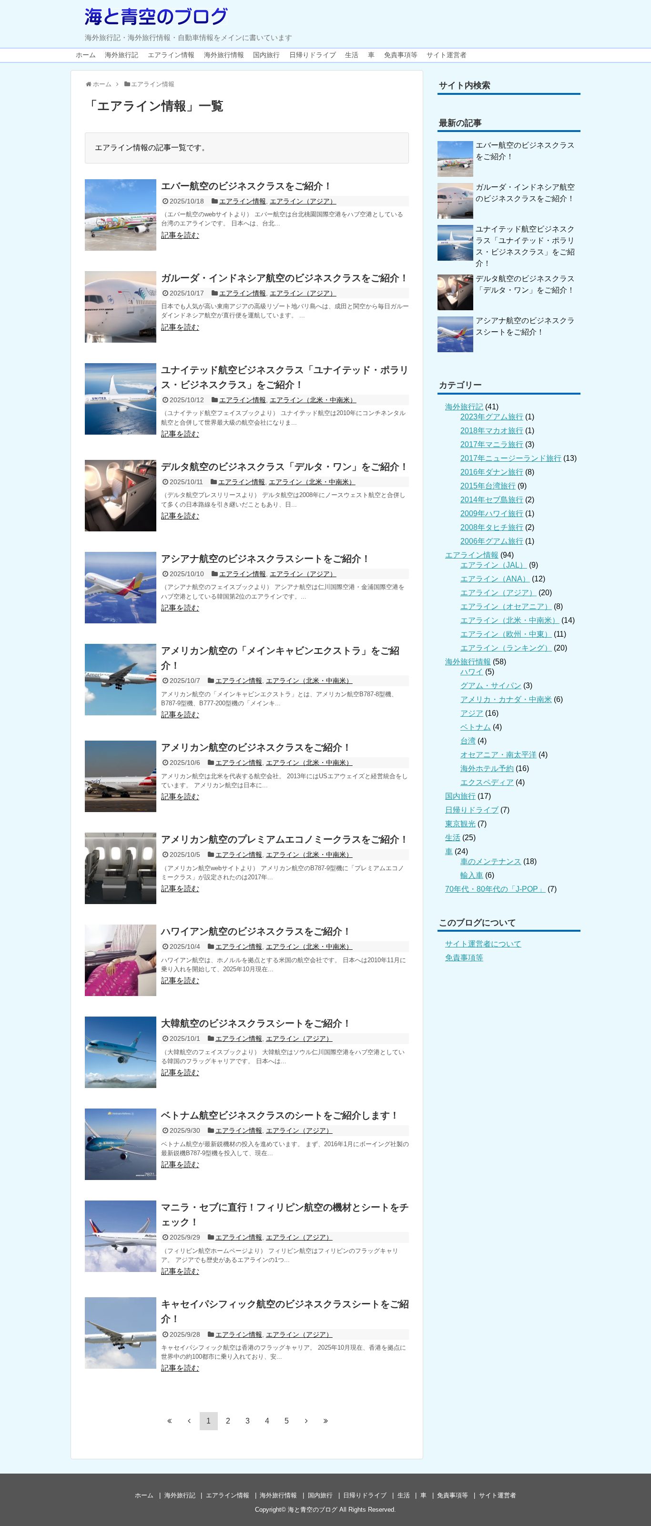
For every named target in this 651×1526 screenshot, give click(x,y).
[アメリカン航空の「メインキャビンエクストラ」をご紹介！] (120, 679)
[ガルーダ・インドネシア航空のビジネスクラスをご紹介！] (120, 307)
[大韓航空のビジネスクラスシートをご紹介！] (120, 1052)
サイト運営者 (447, 55)
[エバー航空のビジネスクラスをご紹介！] (120, 215)
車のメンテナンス (490, 861)
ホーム (86, 55)
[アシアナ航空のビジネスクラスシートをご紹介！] (120, 587)
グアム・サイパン (490, 686)
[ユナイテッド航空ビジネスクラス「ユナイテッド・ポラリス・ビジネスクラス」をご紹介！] (120, 399)
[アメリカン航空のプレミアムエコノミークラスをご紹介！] (120, 868)
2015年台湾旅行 (488, 486)
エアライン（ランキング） (506, 648)
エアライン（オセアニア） (506, 606)
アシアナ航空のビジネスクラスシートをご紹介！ (266, 558)
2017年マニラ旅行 (491, 444)
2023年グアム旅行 (491, 417)
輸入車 (471, 875)
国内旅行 (266, 55)
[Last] (326, 1421)
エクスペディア (487, 782)
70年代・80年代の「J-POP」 (495, 889)
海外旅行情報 (224, 55)
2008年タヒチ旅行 (491, 527)
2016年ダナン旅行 (491, 472)
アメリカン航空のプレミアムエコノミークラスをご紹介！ (285, 839)
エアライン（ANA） (495, 579)
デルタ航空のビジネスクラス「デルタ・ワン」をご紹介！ (285, 466)
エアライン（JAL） (493, 565)
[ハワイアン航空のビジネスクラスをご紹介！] (120, 960)
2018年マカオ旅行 (491, 431)
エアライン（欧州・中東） (506, 634)
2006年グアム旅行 (491, 541)
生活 (351, 55)
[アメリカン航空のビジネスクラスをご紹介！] (120, 776)
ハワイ (471, 672)
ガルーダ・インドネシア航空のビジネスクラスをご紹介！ (285, 278)
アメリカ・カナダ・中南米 (506, 699)
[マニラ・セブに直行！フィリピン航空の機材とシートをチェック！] (120, 1236)
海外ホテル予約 (487, 768)
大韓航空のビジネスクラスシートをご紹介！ (256, 1023)
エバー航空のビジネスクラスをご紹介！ (247, 186)
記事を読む (180, 235)
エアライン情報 (171, 55)
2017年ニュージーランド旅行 (510, 458)
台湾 (468, 741)
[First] (170, 1421)
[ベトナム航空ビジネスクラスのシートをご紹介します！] (120, 1144)
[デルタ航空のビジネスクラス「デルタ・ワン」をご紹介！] (120, 495)
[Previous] (189, 1421)
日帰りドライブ (312, 55)
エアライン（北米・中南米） (313, 400)
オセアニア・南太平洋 (498, 755)
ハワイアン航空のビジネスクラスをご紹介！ (256, 931)
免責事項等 (400, 55)
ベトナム (475, 727)
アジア (471, 713)
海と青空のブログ (312, 1509)
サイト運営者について (483, 944)
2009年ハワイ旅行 (491, 513)
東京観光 (460, 824)
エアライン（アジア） (303, 201)
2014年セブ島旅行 (491, 500)
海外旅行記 (121, 55)
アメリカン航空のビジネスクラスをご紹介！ (256, 747)
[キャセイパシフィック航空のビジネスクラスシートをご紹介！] (120, 1333)
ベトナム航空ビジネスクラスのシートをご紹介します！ (280, 1115)
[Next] (306, 1421)
